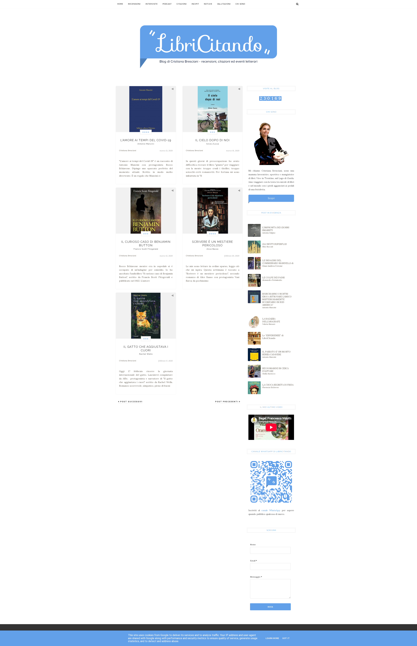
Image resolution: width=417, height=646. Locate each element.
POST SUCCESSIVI (130, 402)
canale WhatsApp (270, 510)
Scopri (271, 198)
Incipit (195, 4)
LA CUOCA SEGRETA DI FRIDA (278, 386)
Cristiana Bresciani (127, 150)
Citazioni (182, 4)
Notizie (208, 4)
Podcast (167, 4)
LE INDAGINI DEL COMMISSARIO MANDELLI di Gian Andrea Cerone (277, 263)
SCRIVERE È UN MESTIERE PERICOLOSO (212, 245)
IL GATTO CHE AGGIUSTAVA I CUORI (145, 350)
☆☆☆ (212, 132)
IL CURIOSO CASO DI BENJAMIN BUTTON (146, 245)
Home (120, 4)
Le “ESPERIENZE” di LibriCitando (272, 337)
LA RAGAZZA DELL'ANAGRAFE (271, 321)
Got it (286, 638)
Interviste (151, 4)
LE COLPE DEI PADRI (273, 278)
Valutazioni (224, 4)
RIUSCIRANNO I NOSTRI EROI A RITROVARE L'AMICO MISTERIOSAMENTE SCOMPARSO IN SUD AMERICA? (277, 301)
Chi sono (240, 4)
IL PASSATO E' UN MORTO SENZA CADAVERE (276, 354)
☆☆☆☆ (145, 132)
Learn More (272, 638)
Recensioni (134, 4)
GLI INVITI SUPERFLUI (274, 245)
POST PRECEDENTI (227, 402)
